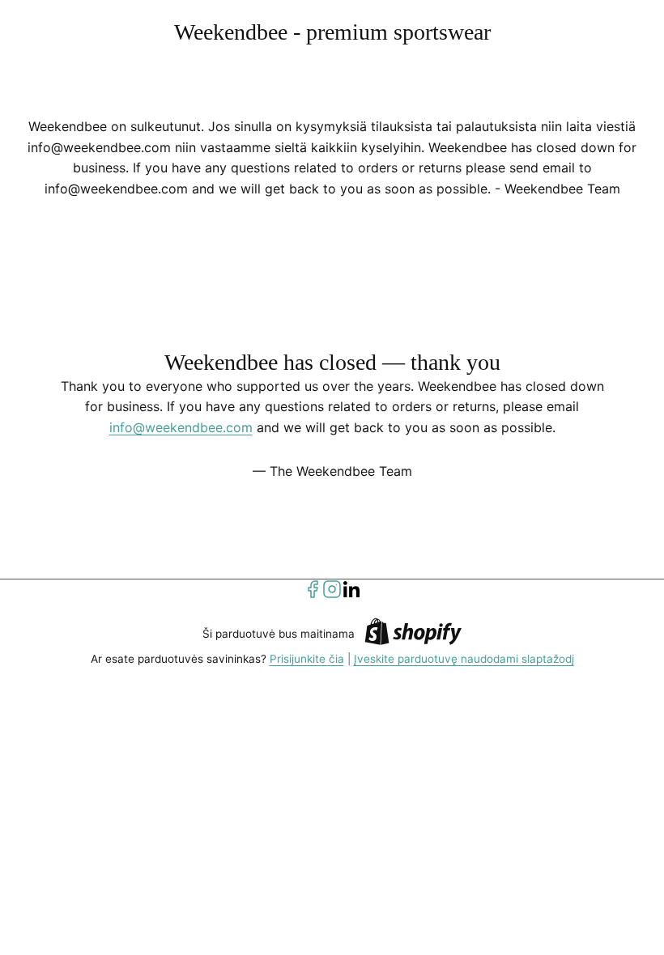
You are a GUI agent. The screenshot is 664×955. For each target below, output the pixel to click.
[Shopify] (413, 634)
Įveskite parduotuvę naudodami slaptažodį (464, 658)
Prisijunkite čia (307, 658)
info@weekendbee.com (181, 427)
